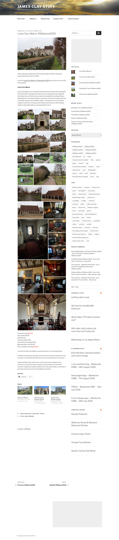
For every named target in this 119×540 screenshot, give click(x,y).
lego (87, 163)
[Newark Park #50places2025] (58, 390)
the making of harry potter (80, 231)
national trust (39, 413)
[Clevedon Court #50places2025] (41, 390)
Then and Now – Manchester (87, 280)
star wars (95, 227)
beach (74, 190)
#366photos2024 (90, 153)
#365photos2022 (77, 150)
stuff (86, 173)
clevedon (75, 204)
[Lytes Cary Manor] (24, 390)
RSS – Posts (75, 287)
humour (81, 163)
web (97, 176)
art (84, 156)
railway (74, 224)
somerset (87, 227)
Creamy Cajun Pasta (80, 434)
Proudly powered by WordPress (26, 535)
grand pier (82, 211)
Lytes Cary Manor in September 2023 (36, 80)
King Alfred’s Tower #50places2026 (90, 88)
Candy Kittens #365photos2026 (81, 111)
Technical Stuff (77, 293)
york (87, 241)
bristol (74, 194)
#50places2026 (89, 146)
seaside (89, 224)
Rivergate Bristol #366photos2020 (89, 82)
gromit (89, 211)
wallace (97, 234)
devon (74, 207)
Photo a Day (21, 18)
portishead (97, 221)
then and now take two (79, 234)
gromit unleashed (77, 214)
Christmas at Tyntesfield (83, 261)
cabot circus (91, 197)
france (74, 211)
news (84, 170)
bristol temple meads (78, 197)
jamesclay (38, 31)
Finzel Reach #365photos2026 (80, 114)
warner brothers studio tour (80, 237)
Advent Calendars (73, 18)
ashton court (96, 187)
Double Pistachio (79, 414)
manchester (76, 221)
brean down (91, 190)
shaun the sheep (77, 227)
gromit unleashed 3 (91, 214)
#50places (33, 18)
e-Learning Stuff (78, 348)
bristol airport (82, 194)
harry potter (75, 217)
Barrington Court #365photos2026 (81, 108)
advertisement (76, 156)
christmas (91, 201)
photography (92, 170)
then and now (94, 231)
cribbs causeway (92, 204)
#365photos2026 (90, 150)
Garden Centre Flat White (83, 451)
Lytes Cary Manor (22, 397)
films (92, 160)
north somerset (86, 221)
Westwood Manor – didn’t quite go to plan (88, 274)
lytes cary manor (27, 416)
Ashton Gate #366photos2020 (88, 94)
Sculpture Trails (58, 18)
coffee (82, 204)
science (74, 173)
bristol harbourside (94, 194)
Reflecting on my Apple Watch (85, 339)
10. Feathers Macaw (85, 71)
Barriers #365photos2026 (79, 118)
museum (91, 166)
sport (80, 173)
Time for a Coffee (78, 410)
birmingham (82, 190)
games (98, 160)
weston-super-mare (78, 241)
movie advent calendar (79, 166)
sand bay (81, 224)
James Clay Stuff (36, 6)
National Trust (45, 18)
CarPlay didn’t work (80, 297)
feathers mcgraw (93, 207)
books (89, 156)
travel (92, 176)
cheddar (83, 201)
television (93, 173)
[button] (25, 114)
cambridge (75, 201)
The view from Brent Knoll (87, 77)
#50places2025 (26, 413)
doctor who (81, 207)
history (74, 163)
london (89, 217)
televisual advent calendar (80, 176)
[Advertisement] (86, 50)
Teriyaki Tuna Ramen (81, 442)
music (98, 166)
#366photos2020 (77, 153)
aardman (87, 187)
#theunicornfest (77, 187)
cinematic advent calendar (80, 160)
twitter (90, 234)
